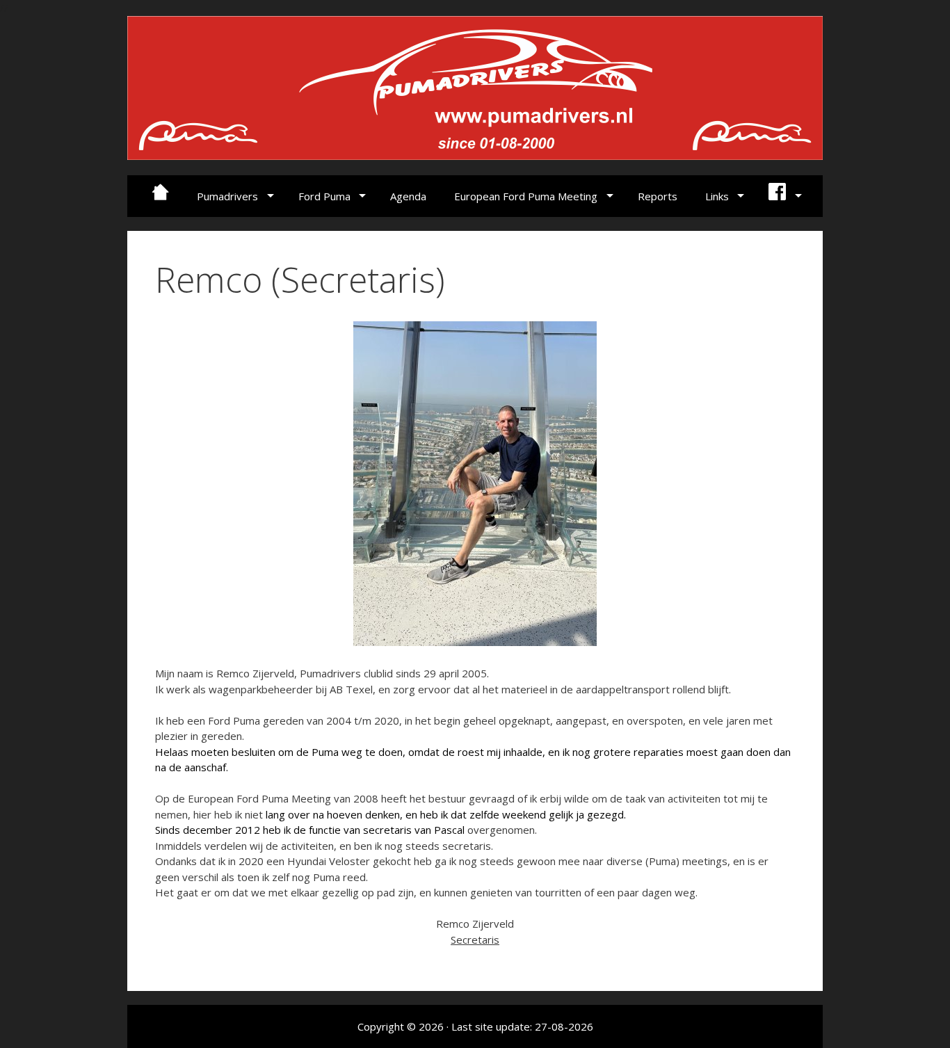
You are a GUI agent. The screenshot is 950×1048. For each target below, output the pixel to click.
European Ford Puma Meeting (525, 196)
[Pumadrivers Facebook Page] (783, 196)
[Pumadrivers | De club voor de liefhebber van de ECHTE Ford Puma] (475, 86)
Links (717, 196)
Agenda (408, 196)
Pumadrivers (227, 196)
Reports (657, 196)
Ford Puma (324, 196)
